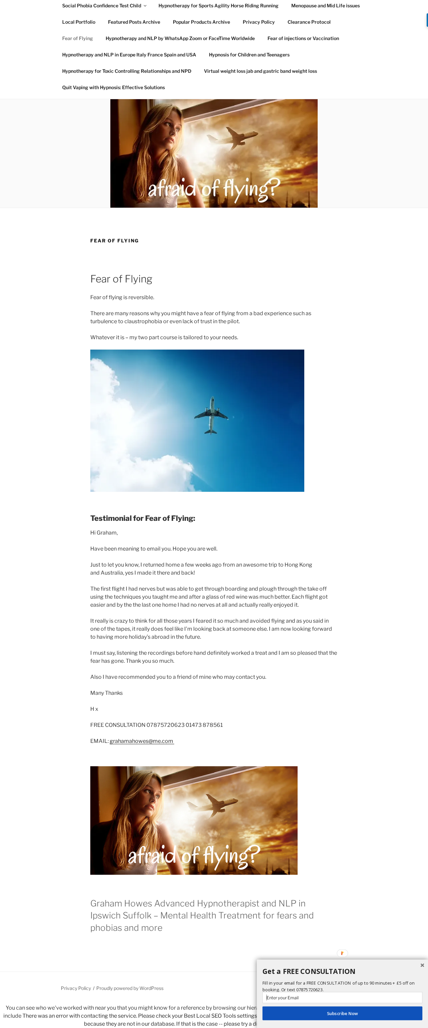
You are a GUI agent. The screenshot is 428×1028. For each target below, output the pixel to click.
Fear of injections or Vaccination (303, 38)
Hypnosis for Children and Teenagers (249, 54)
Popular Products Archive (201, 22)
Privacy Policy (259, 22)
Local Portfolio (78, 22)
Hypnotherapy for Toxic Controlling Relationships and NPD (126, 71)
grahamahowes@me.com (142, 741)
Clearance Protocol (309, 22)
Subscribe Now (342, 1013)
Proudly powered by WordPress (130, 988)
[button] (342, 972)
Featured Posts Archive (134, 22)
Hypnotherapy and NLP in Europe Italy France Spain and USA (129, 54)
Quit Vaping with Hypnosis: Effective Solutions (113, 87)
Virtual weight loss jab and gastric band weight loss (260, 71)
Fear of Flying (77, 38)
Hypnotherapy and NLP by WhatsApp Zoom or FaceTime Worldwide (180, 38)
